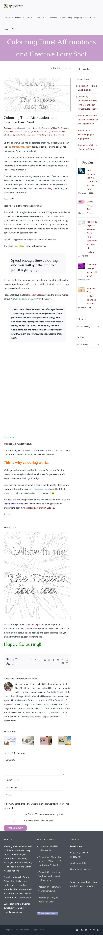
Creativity (47, 189)
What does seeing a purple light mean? (92, 270)
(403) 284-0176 (84, 869)
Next (66, 68)
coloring (47, 131)
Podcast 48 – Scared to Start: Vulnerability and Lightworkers (88, 120)
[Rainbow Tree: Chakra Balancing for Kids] (81, 289)
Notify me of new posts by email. (39, 821)
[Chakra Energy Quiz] (81, 202)
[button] (13, 29)
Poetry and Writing (49, 128)
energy (12, 134)
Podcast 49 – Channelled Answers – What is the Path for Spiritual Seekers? (51, 861)
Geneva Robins (12, 128)
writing (49, 134)
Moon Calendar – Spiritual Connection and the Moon (92, 179)
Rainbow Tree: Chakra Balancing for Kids (91, 296)
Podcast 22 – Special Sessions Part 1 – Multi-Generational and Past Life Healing (92, 237)
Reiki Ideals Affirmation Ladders (39, 508)
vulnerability (41, 134)
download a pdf (33, 625)
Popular (87, 162)
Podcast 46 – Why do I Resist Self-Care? (48, 900)
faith (17, 134)
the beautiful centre (23, 885)
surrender (32, 134)
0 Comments (59, 134)
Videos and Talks (21, 131)
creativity (54, 131)
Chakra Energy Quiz (90, 205)
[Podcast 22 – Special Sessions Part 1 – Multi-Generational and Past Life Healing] (81, 222)
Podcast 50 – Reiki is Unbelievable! (48, 848)
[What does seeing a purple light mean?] (81, 265)
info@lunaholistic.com (80, 863)
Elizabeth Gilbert (35, 295)
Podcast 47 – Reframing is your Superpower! (86, 135)
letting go (24, 134)
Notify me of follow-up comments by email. (44, 814)
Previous (57, 68)
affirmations (38, 131)
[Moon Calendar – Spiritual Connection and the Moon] (81, 170)
